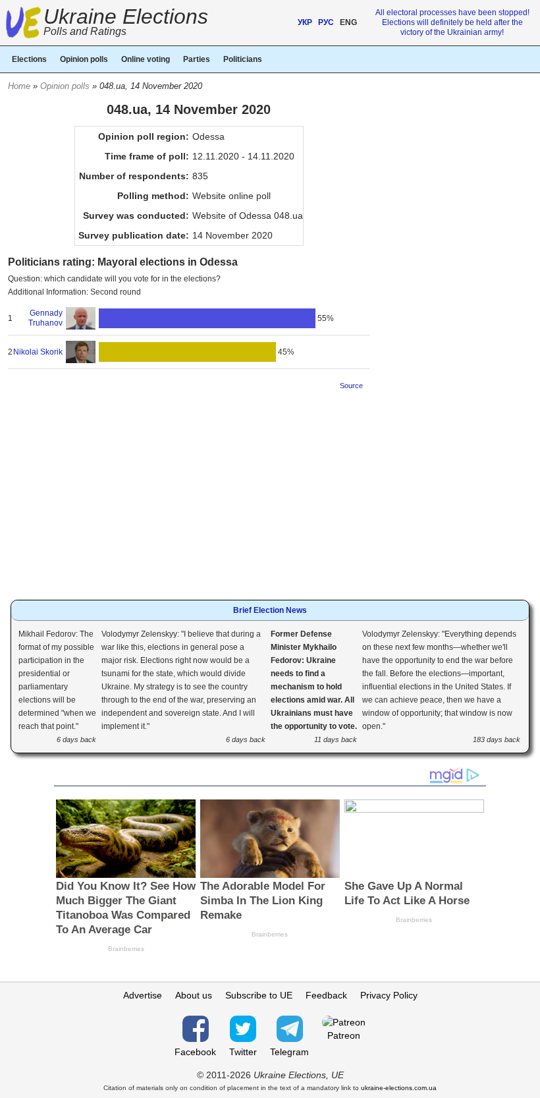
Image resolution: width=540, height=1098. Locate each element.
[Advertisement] (188, 491)
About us (193, 995)
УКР (305, 22)
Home (19, 86)
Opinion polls (65, 86)
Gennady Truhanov (45, 318)
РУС (326, 22)
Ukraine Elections (125, 23)
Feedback (326, 995)
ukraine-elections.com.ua (399, 1087)
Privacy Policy (389, 995)
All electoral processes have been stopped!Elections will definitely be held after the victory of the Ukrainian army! (452, 22)
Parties (196, 59)
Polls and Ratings (84, 31)
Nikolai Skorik (38, 352)
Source (351, 386)
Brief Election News (270, 610)
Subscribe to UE (258, 995)
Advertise (142, 995)
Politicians (242, 59)
